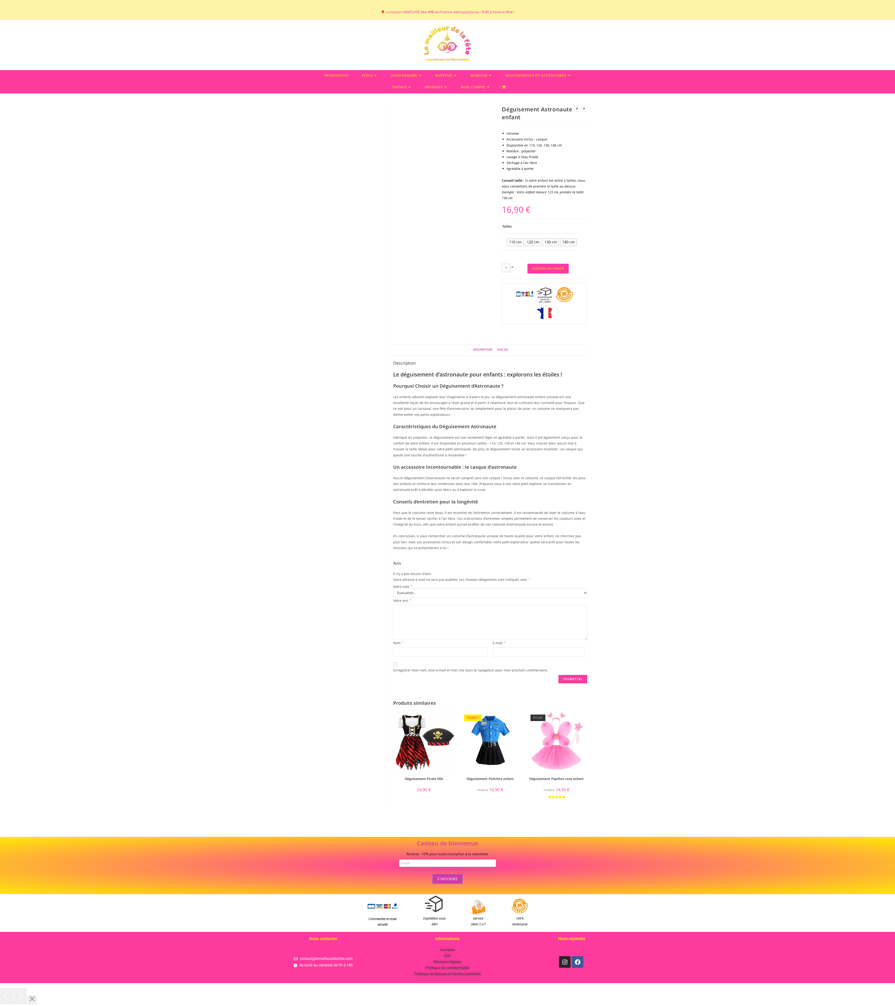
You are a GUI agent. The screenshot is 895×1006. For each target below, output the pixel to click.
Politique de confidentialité (447, 968)
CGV (447, 956)
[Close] (32, 999)
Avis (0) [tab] (502, 350)
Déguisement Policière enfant (490, 779)
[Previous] (7, 996)
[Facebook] (577, 962)
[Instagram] (565, 962)
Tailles (507, 226)
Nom (398, 643)
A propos (447, 950)
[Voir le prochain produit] (584, 108)
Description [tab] (482, 350)
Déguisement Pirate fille (424, 779)
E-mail (499, 643)
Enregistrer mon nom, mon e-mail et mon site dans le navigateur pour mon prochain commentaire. (470, 670)
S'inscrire (447, 878)
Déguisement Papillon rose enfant (556, 779)
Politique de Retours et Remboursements (447, 974)
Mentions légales (447, 962)
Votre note (402, 586)
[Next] (20, 996)
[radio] (515, 242)
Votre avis (402, 600)
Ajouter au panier (548, 268)
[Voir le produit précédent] (577, 108)
